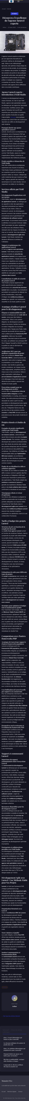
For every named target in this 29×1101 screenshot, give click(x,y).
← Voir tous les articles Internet (11, 1016)
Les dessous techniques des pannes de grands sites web (14, 1044)
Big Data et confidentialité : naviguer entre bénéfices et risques (14, 1060)
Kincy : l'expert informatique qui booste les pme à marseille (13, 1038)
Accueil (4, 9)
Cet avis (13, 117)
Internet (9, 9)
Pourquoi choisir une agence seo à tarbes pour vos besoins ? (13, 1054)
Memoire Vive (7, 1081)
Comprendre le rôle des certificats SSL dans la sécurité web (13, 1065)
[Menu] (18, 1)
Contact (20, 1091)
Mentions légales (11, 1091)
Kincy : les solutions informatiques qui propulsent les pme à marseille (14, 1049)
